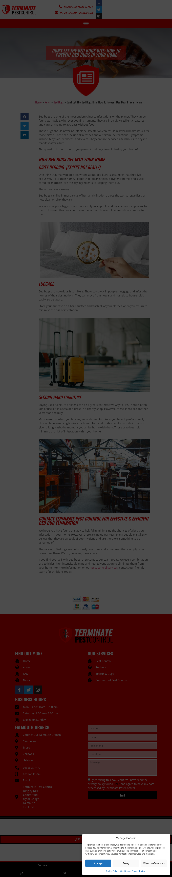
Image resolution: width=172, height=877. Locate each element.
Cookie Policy (112, 871)
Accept (98, 863)
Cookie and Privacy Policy (132, 871)
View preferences (154, 863)
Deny (126, 863)
